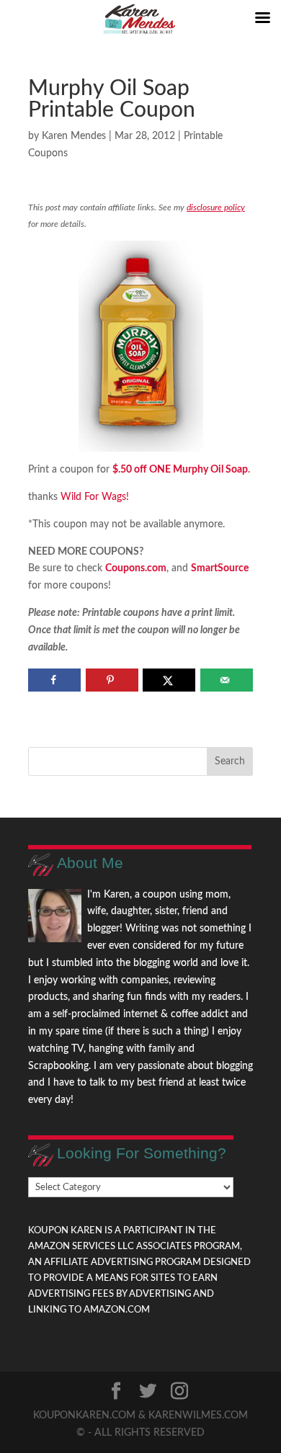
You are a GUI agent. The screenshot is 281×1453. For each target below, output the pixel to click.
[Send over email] (226, 680)
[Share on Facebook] (54, 680)
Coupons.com (135, 568)
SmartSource (220, 568)
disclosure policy (216, 207)
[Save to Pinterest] (112, 680)
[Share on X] (169, 680)
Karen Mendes (74, 136)
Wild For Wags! (95, 497)
